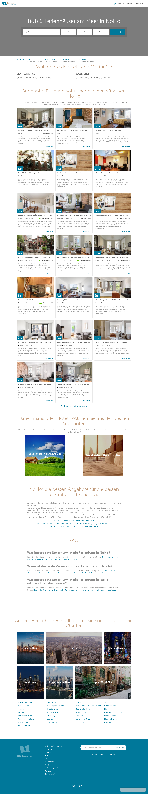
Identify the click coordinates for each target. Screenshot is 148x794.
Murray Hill (22, 712)
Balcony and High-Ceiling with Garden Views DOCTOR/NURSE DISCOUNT (46, 257)
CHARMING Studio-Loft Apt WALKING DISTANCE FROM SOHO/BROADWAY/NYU (87, 215)
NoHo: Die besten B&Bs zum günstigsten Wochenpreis (74, 526)
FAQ (46, 758)
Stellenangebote (52, 768)
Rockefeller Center (84, 709)
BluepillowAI (50, 774)
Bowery (107, 722)
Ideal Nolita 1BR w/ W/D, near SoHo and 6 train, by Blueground (81, 342)
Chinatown (80, 722)
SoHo (106, 702)
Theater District (53, 709)
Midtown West (53, 712)
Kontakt (48, 771)
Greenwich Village (26, 719)
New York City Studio (26, 300)
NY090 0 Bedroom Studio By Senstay (109, 130)
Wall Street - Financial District (88, 705)
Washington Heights (55, 705)
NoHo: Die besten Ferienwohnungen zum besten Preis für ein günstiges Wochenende (74, 523)
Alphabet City (24, 725)
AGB (46, 755)
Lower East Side (25, 715)
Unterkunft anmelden (54, 746)
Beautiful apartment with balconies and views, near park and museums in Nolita (48, 215)
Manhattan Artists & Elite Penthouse (109, 173)
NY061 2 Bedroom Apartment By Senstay (72, 130)
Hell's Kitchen (110, 715)
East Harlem (52, 722)
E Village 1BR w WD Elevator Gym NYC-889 (34, 342)
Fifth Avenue (23, 722)
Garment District (83, 719)
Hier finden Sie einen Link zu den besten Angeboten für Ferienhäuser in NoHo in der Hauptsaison (75, 590)
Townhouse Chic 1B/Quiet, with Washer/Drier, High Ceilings (118, 257)
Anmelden (120, 747)
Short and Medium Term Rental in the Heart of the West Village (81, 173)
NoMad (107, 709)
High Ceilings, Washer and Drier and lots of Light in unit (78, 257)
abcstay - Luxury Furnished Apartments (33, 130)
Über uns (48, 749)
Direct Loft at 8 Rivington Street (30, 173)
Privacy (48, 752)
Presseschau (50, 761)
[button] (67, 786)
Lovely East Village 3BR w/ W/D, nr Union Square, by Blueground (119, 342)
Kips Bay (79, 715)
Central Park (52, 702)
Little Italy (51, 715)
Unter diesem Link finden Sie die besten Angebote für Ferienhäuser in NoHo (72, 558)
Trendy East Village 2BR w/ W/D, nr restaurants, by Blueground (80, 384)
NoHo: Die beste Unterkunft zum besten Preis (74, 521)
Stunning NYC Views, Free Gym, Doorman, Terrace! (76, 300)
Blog (47, 765)
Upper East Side (25, 702)
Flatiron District (110, 719)
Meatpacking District (113, 712)
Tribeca (21, 709)
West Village (23, 705)
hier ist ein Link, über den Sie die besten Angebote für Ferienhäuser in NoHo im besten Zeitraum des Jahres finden (72, 571)
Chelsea (79, 702)
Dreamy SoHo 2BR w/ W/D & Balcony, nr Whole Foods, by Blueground (44, 384)
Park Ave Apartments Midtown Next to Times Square (115, 215)
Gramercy (51, 719)
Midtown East (81, 712)
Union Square (110, 705)
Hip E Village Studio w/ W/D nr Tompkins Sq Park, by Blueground (120, 300)
